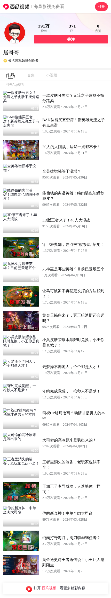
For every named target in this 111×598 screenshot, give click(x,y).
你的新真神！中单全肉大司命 (67, 513)
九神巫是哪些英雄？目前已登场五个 (73, 269)
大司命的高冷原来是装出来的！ (69, 440)
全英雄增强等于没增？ (61, 171)
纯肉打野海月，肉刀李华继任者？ (71, 538)
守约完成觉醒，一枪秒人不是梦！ (71, 391)
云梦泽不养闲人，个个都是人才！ (71, 367)
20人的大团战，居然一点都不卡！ (71, 147)
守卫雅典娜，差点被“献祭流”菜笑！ (73, 245)
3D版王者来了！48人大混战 (66, 220)
